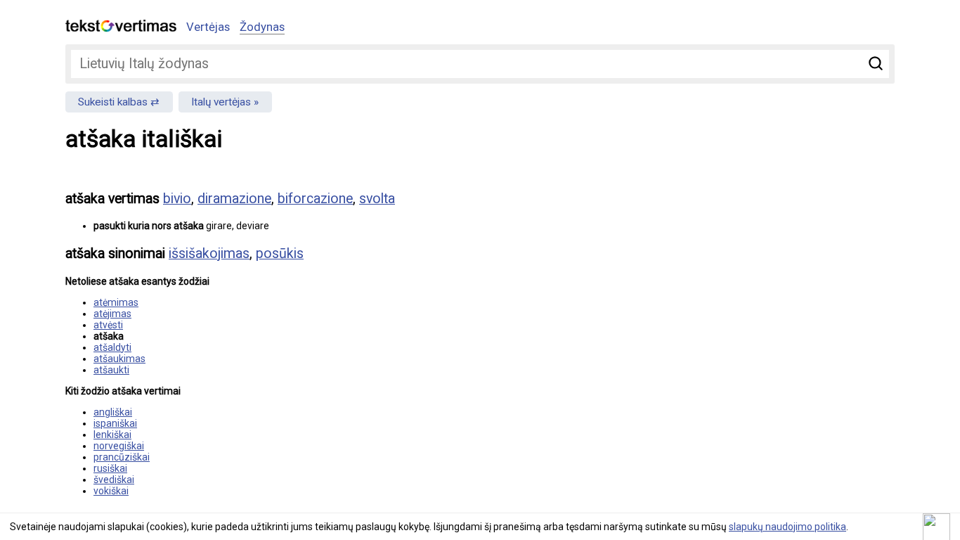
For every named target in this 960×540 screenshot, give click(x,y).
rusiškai (110, 468)
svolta (377, 199)
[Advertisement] (747, 278)
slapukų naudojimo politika (787, 526)
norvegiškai (118, 445)
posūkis (280, 253)
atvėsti (108, 324)
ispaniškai (115, 423)
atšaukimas (119, 358)
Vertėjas (208, 27)
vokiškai (111, 490)
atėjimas (112, 313)
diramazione (234, 199)
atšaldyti (112, 347)
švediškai (113, 479)
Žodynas (262, 27)
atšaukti (111, 369)
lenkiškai (112, 434)
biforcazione (315, 199)
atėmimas (115, 302)
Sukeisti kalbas (113, 102)
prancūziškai (121, 457)
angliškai (112, 412)
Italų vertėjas (221, 102)
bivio (177, 199)
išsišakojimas (209, 253)
